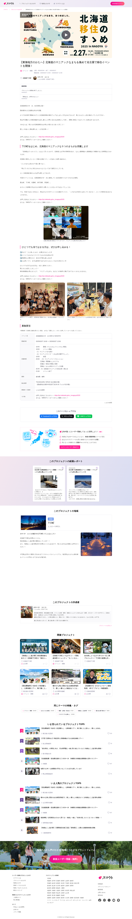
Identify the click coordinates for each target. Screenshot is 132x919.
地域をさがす (17, 883)
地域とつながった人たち (20, 888)
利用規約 (100, 884)
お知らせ (15, 909)
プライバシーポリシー (104, 886)
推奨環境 (100, 889)
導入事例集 (16, 900)
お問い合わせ (101, 892)
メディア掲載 (17, 912)
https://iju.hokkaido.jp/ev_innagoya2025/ (51, 137)
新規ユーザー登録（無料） (66, 859)
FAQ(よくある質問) (18, 907)
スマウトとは (17, 878)
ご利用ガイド (17, 897)
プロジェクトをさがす (19, 880)
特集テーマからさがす (19, 885)
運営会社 (100, 895)
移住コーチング (17, 890)
